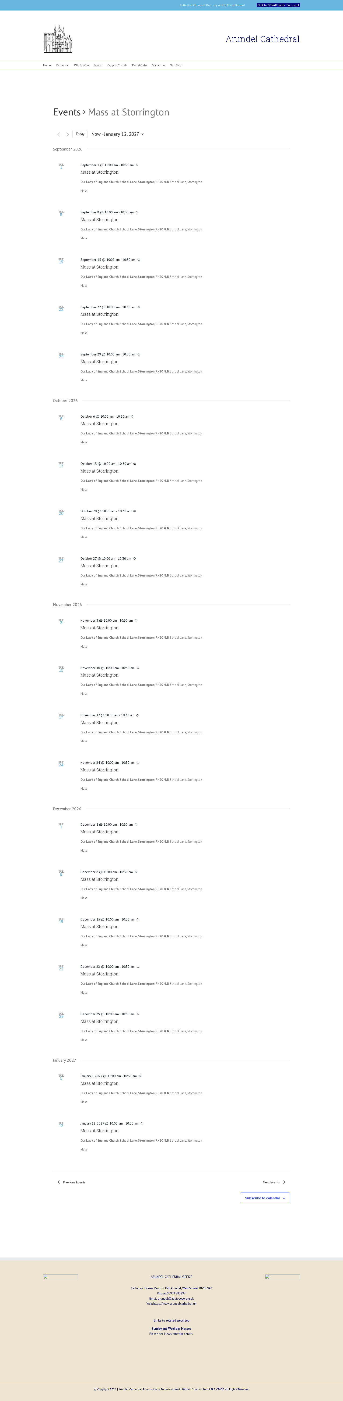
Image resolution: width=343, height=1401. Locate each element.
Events (67, 111)
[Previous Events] (56, 134)
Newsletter (171, 1334)
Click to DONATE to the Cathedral (278, 5)
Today (80, 134)
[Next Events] (65, 134)
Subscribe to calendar (262, 1198)
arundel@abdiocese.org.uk (176, 1299)
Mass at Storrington (99, 172)
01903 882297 (176, 1293)
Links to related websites (171, 1320)
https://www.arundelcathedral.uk (174, 1304)
